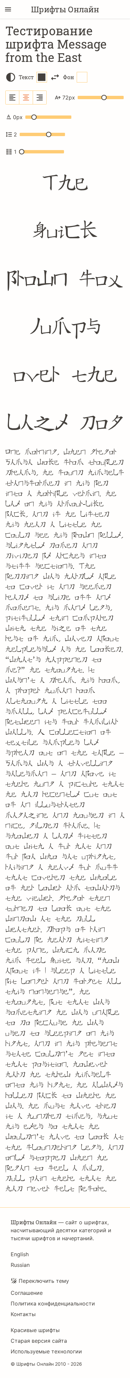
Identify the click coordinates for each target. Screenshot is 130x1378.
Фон (68, 77)
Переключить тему (44, 1281)
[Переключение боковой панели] (8, 9)
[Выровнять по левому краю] (12, 97)
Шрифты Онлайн (65, 9)
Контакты (23, 1314)
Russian (20, 1265)
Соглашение (27, 1292)
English (20, 1254)
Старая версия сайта (39, 1340)
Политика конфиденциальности (53, 1303)
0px (18, 117)
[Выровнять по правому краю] (39, 97)
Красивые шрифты (35, 1330)
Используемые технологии (46, 1351)
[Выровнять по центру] (26, 97)
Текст (26, 77)
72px (68, 97)
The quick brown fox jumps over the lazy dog (65, 302)
